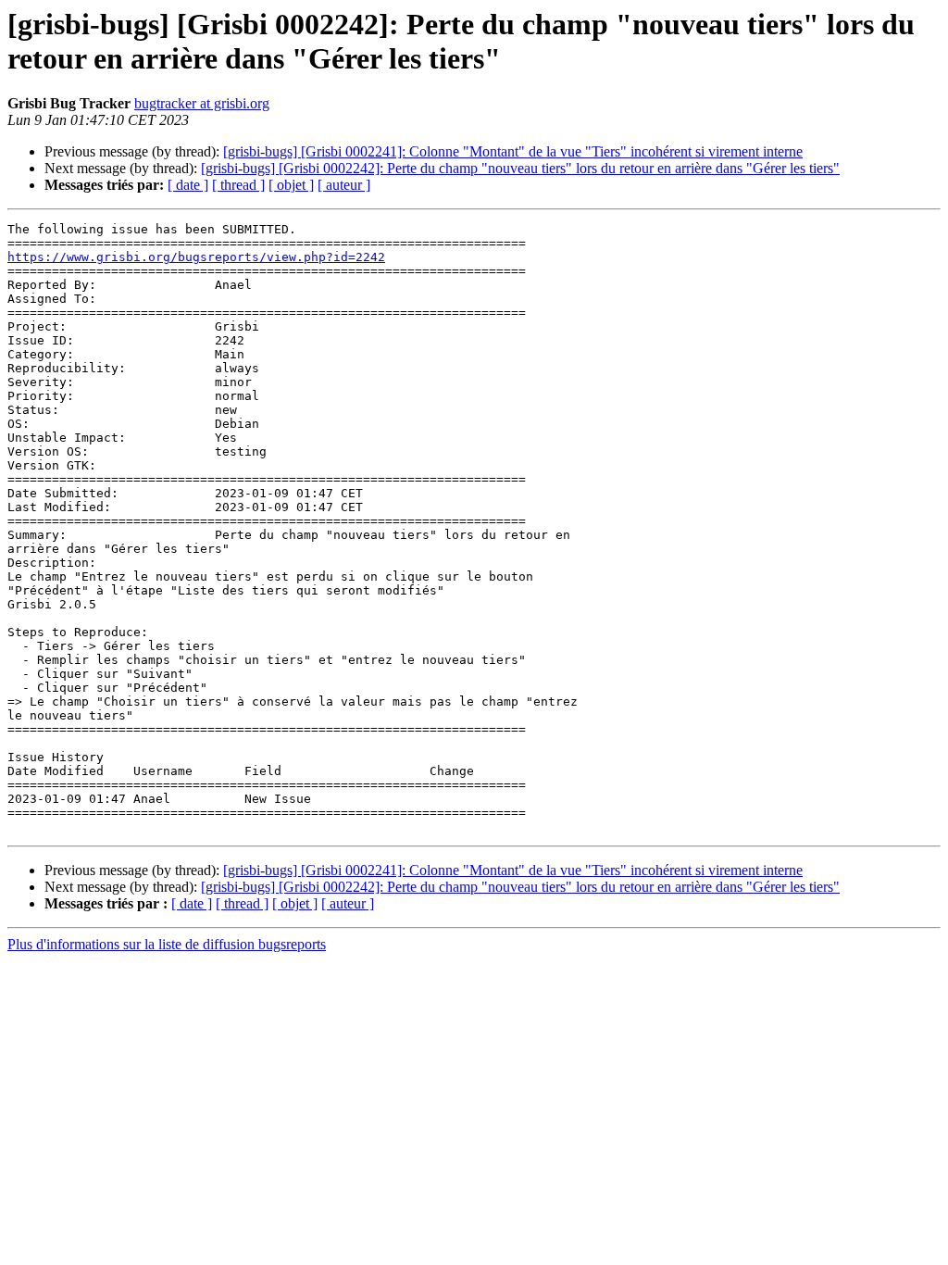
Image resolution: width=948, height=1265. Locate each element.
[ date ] (188, 185)
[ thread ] (238, 185)
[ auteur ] (344, 185)
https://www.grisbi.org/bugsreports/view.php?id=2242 (196, 257)
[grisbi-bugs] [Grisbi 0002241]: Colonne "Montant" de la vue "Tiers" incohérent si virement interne (513, 151)
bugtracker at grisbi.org (201, 103)
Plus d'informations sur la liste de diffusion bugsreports (166, 944)
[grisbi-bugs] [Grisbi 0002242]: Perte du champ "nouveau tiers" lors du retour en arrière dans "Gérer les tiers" (520, 168)
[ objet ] (291, 185)
